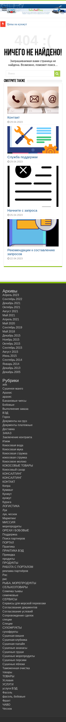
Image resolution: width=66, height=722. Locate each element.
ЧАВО (6, 704)
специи (7, 619)
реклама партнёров (15, 570)
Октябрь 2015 (11, 343)
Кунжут (7, 493)
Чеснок (7, 708)
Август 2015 (10, 351)
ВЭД (5, 412)
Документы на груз (14, 420)
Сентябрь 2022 (12, 299)
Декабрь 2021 (11, 303)
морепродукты (11, 526)
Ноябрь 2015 (10, 339)
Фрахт (6, 700)
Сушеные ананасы (14, 647)
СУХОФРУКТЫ (12, 627)
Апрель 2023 (10, 295)
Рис (4, 574)
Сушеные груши (13, 651)
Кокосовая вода (12, 445)
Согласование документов (19, 607)
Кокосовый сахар (13, 469)
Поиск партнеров (13, 538)
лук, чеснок (9, 514)
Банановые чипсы (14, 400)
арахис (7, 396)
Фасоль (7, 692)
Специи (7, 623)
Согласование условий (17, 611)
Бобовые (8, 404)
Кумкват (7, 489)
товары (7, 672)
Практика (8, 546)
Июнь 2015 (9, 355)
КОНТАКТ (8, 481)
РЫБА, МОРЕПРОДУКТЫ (19, 583)
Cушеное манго (12, 388)
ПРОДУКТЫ (10, 562)
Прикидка (8, 554)
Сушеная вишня (13, 635)
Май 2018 (8, 331)
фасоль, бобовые (13, 696)
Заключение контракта (17, 437)
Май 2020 (8, 323)
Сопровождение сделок (17, 615)
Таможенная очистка (16, 668)
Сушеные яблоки (13, 664)
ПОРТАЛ (8, 542)
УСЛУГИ (8, 684)
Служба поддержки (22, 157)
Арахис (7, 392)
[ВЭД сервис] (33, 8)
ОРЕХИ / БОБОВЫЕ (15, 530)
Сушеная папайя (13, 643)
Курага (6, 502)
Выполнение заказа (15, 408)
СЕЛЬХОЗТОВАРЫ (15, 587)
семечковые (10, 595)
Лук (4, 510)
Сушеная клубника (14, 639)
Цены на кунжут (17, 24)
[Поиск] (57, 74)
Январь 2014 (10, 363)
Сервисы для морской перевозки (24, 603)
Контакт (13, 117)
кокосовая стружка (14, 457)
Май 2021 (8, 315)
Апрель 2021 (10, 319)
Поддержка (9, 534)
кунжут (6, 497)
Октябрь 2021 (11, 307)
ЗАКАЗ (6, 433)
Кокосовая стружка (14, 453)
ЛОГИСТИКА (11, 506)
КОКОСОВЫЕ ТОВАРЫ (17, 465)
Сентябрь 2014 (12, 359)
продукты (8, 558)
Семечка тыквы (12, 591)
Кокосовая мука (12, 449)
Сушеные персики (14, 660)
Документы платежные (17, 425)
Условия (7, 680)
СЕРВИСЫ (9, 599)
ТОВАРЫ (8, 676)
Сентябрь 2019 (12, 327)
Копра (6, 485)
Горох (6, 416)
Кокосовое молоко (14, 461)
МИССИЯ (8, 522)
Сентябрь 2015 (12, 347)
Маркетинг (9, 518)
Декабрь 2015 (11, 335)
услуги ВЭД (9, 688)
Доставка (8, 429)
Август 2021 (10, 311)
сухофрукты (10, 631)
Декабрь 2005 (11, 372)
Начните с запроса (22, 210)
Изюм (6, 441)
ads (4, 384)
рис (4, 579)
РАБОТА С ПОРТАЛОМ (17, 566)
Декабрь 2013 (11, 367)
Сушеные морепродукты (18, 656)
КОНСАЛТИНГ (12, 473)
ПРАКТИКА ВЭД (13, 550)
